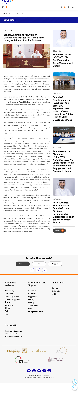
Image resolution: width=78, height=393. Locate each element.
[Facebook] (29, 370)
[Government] (61, 351)
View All (57, 230)
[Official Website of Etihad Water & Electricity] (7, 2)
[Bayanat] (39, 351)
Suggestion (32, 297)
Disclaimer (9, 294)
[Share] (44, 270)
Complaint (32, 294)
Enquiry (31, 300)
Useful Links (9, 305)
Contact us (32, 291)
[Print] (32, 270)
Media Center (8, 14)
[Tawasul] (22, 359)
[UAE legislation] (56, 359)
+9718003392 (18, 336)
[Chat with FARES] (74, 388)
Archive (54, 294)
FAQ (6, 311)
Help (6, 314)
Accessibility (9, 291)
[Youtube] (39, 370)
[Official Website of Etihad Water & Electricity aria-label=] (6, 7)
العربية (72, 7)
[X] (49, 370)
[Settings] (68, 7)
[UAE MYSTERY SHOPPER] (17, 351)
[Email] (38, 270)
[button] (61, 7)
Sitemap (31, 303)
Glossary (8, 308)
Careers (55, 288)
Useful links (56, 291)
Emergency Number (12, 297)
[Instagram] (34, 370)
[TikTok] (44, 370)
